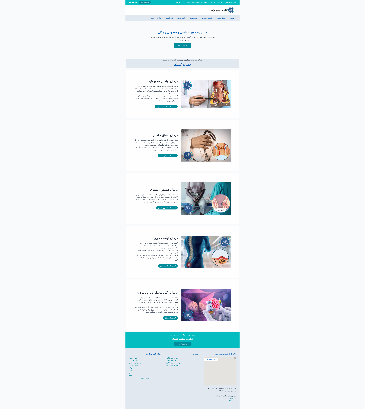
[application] (229, 18)
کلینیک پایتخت (145, 378)
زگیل (130, 368)
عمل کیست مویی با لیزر (174, 363)
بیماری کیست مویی (135, 363)
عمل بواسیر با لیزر (172, 358)
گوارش (159, 18)
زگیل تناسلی (170, 18)
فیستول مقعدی (207, 18)
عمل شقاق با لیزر (172, 360)
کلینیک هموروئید (219, 9)
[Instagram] (130, 2)
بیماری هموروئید (134, 365)
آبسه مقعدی (181, 18)
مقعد (152, 18)
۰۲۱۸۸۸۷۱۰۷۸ (231, 398)
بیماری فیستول (133, 360)
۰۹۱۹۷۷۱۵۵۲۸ (231, 401)
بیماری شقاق (133, 358)
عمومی (131, 370)
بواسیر (232, 18)
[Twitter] (133, 2)
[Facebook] (136, 2)
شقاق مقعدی (221, 18)
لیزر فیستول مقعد (172, 365)
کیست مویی (193, 18)
